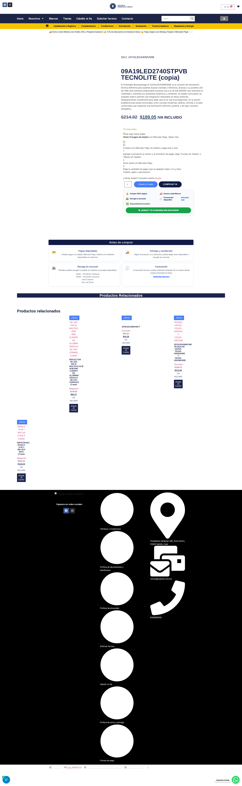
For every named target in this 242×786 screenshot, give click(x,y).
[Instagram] (10, 5)
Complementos (88, 26)
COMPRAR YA (170, 184)
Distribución (124, 26)
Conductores (107, 26)
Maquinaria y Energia (184, 26)
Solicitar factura (107, 18)
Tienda (67, 18)
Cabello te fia (84, 18)
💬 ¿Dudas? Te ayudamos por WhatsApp (158, 210)
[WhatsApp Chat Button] (235, 779)
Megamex (74, 388)
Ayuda (158, 178)
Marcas (53, 18)
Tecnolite (126, 330)
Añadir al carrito (145, 184)
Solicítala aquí (185, 198)
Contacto (127, 18)
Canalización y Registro (65, 26)
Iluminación (141, 26)
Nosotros (34, 18)
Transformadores (160, 26)
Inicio (20, 18)
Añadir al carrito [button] (74, 408)
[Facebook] (5, 5)
